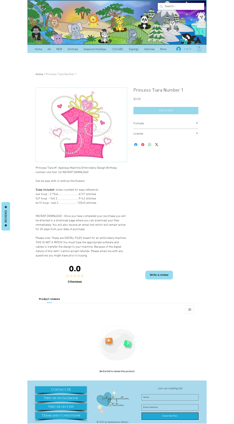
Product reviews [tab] (49, 299)
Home (39, 74)
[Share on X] (156, 144)
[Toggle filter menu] (190, 309)
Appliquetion (115, 398)
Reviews (6, 216)
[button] (199, 49)
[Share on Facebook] (136, 144)
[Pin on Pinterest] (143, 144)
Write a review (159, 275)
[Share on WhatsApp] (150, 144)
